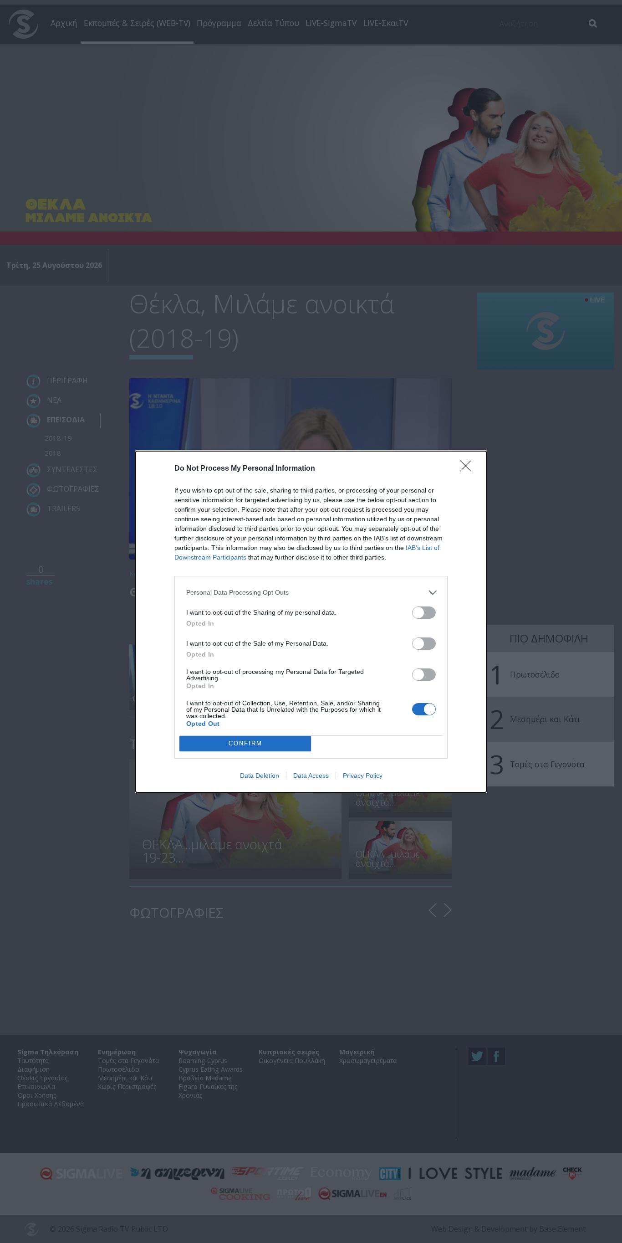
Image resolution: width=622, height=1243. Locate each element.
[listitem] (311, 592)
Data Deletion (259, 775)
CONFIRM (245, 743)
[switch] (424, 612)
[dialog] (311, 621)
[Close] (468, 469)
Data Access (311, 775)
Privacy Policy (362, 775)
